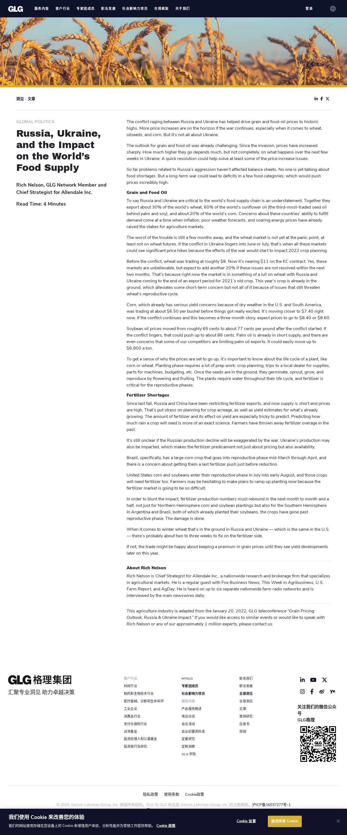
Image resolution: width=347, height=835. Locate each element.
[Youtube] (313, 680)
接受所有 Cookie (284, 821)
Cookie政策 (194, 794)
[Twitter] (324, 680)
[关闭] (338, 821)
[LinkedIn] (302, 680)
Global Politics (35, 122)
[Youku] (333, 691)
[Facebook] (312, 691)
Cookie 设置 (246, 821)
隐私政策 (150, 794)
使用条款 (171, 794)
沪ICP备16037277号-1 (271, 804)
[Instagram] (302, 691)
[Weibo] (322, 691)
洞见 (20, 98)
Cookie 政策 (165, 825)
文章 (31, 98)
